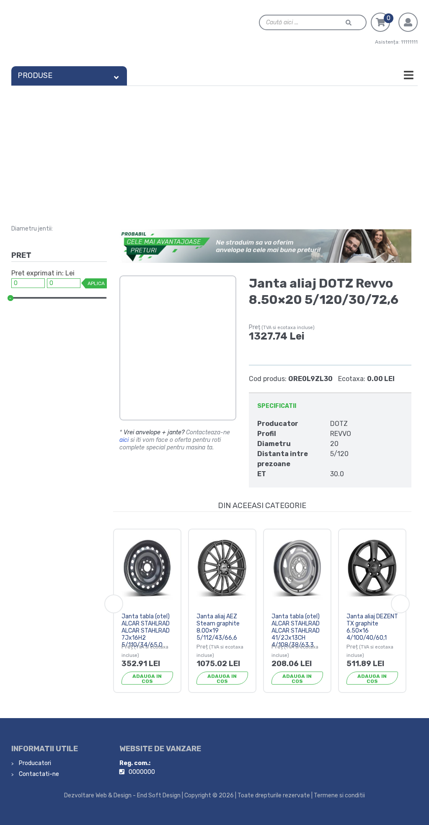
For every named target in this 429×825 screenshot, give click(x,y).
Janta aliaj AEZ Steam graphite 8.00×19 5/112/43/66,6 (218, 627)
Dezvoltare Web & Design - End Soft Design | (123, 795)
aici (124, 440)
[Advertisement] (214, 149)
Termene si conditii (339, 795)
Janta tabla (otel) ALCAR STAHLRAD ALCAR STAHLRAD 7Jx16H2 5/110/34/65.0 (145, 630)
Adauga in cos (147, 678)
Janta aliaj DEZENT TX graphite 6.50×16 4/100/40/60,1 (372, 627)
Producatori (34, 763)
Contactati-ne (38, 774)
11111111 (409, 42)
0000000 (142, 772)
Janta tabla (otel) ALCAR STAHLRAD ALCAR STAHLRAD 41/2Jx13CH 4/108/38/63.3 (295, 630)
